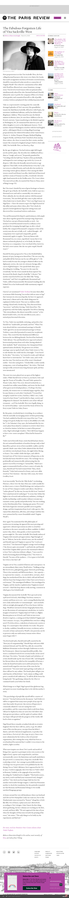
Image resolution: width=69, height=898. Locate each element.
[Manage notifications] (65, 894)
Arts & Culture (40, 35)
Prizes (47, 857)
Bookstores (59, 851)
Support (36, 853)
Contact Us (37, 855)
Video (57, 855)
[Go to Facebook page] (9, 852)
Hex (4, 838)
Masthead (48, 855)
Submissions (48, 853)
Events (36, 857)
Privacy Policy (48, 894)
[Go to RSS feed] (18, 852)
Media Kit (47, 851)
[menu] (65, 18)
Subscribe (57, 18)
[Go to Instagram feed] (4, 852)
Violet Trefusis (25, 292)
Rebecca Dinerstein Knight (12, 36)
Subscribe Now (31, 888)
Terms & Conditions (60, 894)
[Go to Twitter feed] (13, 852)
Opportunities (60, 853)
